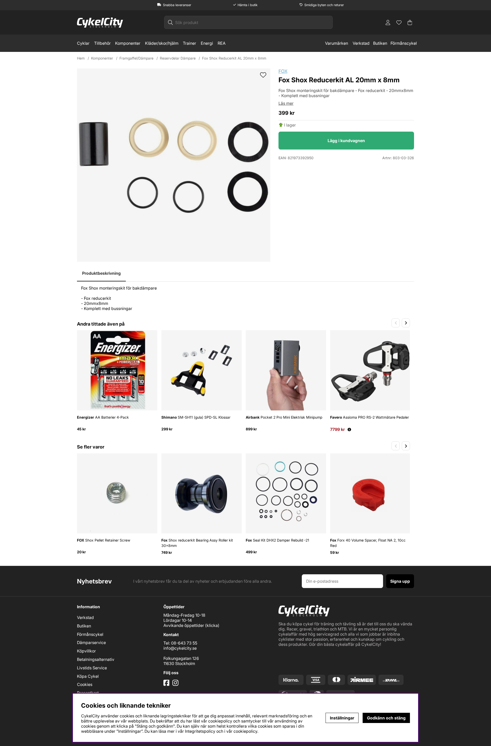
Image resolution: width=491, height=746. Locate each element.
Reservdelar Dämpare (178, 58)
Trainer (189, 43)
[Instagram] (176, 684)
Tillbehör (102, 43)
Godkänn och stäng (386, 717)
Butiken (380, 43)
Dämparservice (91, 642)
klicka (212, 625)
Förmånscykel (403, 43)
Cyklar (83, 43)
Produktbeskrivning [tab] (101, 273)
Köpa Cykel (88, 676)
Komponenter (127, 43)
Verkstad (361, 43)
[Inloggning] (388, 22)
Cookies (84, 684)
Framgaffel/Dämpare (136, 58)
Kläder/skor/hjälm (161, 43)
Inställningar (342, 717)
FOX (282, 71)
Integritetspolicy (200, 731)
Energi (207, 43)
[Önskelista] (399, 22)
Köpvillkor (86, 650)
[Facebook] (167, 684)
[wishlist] (263, 75)
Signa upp (400, 581)
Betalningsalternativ (95, 659)
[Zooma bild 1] (173, 165)
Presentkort (88, 692)
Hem (81, 58)
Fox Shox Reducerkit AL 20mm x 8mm (234, 58)
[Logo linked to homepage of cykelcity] (100, 22)
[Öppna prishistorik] (349, 429)
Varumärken (336, 43)
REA (222, 43)
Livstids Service (92, 667)
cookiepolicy (245, 731)
